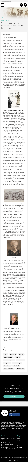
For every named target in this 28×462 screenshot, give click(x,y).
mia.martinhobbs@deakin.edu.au (9, 448)
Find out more (13, 396)
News (18, 445)
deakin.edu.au (8, 1)
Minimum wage (16, 363)
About (18, 440)
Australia (21, 354)
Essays (5, 354)
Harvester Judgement (9, 360)
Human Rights (20, 360)
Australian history (8, 357)
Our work (8, 20)
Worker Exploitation (8, 368)
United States (7, 365)
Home (2, 20)
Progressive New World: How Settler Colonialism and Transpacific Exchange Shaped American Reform (13, 112)
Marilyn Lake (7, 363)
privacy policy (22, 458)
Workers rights (20, 368)
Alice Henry (13, 354)
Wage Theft (16, 365)
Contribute (19, 447)
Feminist (18, 357)
